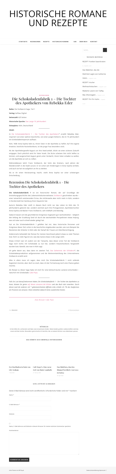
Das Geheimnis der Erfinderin (62, 250)
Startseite (23, 41)
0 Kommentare (73, 310)
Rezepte (46, 41)
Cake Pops (33, 273)
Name (11, 395)
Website (11, 414)
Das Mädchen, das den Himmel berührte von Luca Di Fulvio (67, 370)
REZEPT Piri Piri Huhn (90, 99)
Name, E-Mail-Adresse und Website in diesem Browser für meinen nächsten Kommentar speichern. (40, 426)
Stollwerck (58, 195)
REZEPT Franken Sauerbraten (93, 61)
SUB (75, 41)
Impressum (102, 470)
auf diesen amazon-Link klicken (39, 284)
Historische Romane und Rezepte (58, 18)
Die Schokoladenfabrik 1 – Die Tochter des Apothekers (35, 134)
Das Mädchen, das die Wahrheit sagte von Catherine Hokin (94, 74)
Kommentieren (13, 430)
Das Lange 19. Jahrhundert (36, 121)
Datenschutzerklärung (92, 470)
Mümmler (15, 310)
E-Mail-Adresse (14, 404)
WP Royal (21, 470)
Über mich (83, 41)
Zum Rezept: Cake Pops (44, 300)
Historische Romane (60, 41)
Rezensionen (35, 41)
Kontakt (93, 41)
